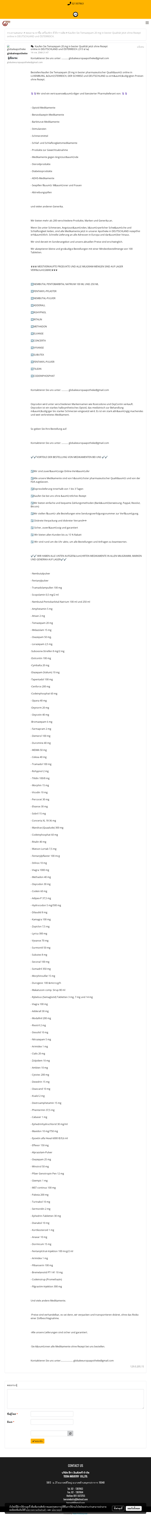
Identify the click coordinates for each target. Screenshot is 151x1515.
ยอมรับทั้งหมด (134, 1508)
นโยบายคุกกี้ (57, 1510)
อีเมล (10, 1422)
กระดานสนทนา (15, 32)
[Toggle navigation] (147, 23)
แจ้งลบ (140, 46)
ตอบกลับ (39, 1441)
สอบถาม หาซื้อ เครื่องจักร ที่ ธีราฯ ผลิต (45, 32)
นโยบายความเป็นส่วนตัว (36, 1510)
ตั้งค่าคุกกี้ (118, 1508)
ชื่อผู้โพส (12, 1414)
